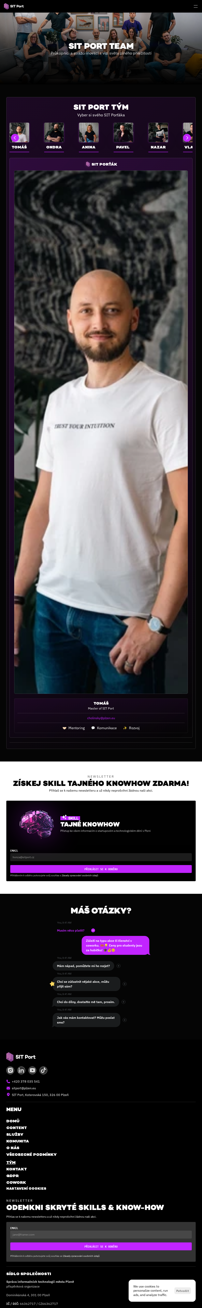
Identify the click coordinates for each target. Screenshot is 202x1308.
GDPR (12, 1175)
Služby (14, 1134)
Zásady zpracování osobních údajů (80, 875)
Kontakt (16, 1169)
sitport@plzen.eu (24, 1088)
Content (16, 1127)
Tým (11, 1162)
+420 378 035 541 (26, 1081)
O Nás (12, 1147)
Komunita (17, 1141)
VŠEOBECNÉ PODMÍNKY (31, 1154)
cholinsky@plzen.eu (101, 718)
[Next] (187, 138)
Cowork (16, 1182)
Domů (13, 1121)
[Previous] (15, 138)
